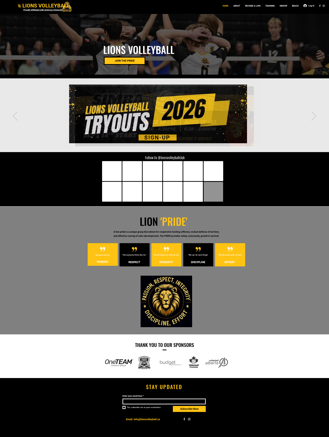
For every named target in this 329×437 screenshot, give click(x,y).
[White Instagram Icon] (323, 5)
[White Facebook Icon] (319, 5)
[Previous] (15, 116)
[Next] (314, 116)
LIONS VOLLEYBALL (46, 6)
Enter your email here (133, 396)
